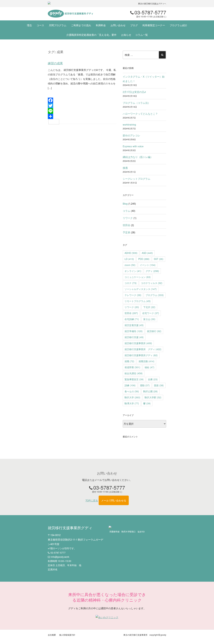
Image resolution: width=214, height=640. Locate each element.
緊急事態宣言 (134, 379)
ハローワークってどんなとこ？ (140, 113)
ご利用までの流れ (81, 25)
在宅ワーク (150, 313)
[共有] (82, 116)
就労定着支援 (134, 325)
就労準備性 (134, 331)
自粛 (153, 379)
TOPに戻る (91, 500)
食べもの (132, 391)
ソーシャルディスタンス (141, 289)
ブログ (134, 25)
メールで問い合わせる (113, 500)
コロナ (131, 283)
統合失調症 (134, 373)
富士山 (149, 319)
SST (158, 259)
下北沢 (149, 307)
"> (70, 13)
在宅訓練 (132, 319)
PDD (143, 259)
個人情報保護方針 (67, 634)
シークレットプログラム (136, 178)
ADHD (131, 253)
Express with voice (133, 146)
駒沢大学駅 (153, 397)
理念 (29, 25)
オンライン (133, 271)
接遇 (125, 167)
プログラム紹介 (178, 25)
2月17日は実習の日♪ (134, 92)
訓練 (130, 385)
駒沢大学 (132, 397)
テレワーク (133, 295)
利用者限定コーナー (153, 25)
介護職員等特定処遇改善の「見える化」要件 (91, 34)
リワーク (128, 218)
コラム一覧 (141, 34)
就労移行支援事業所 (138, 343)
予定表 (126, 232)
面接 (159, 385)
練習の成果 (55, 63)
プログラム (155, 295)
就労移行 (154, 331)
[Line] (82, 111)
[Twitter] (82, 105)
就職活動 (146, 361)
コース (40, 25)
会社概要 (52, 634)
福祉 (149, 367)
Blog (125, 203)
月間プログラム (57, 25)
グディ (152, 271)
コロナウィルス (151, 283)
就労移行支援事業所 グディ (143, 349)
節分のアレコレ (131, 135)
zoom (130, 265)
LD (129, 259)
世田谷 (126, 225)
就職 (129, 361)
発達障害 (132, 367)
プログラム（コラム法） (136, 102)
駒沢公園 (150, 391)
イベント (147, 265)
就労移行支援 (134, 337)
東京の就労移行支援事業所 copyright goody (144, 634)
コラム (126, 210)
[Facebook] (82, 100)
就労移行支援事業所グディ (141, 355)
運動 (145, 385)
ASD (147, 253)
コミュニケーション (138, 277)
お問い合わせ (118, 25)
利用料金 (101, 25)
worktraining (129, 124)
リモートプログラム (138, 301)
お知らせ (126, 34)
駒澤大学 (132, 403)
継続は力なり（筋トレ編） (138, 157)
